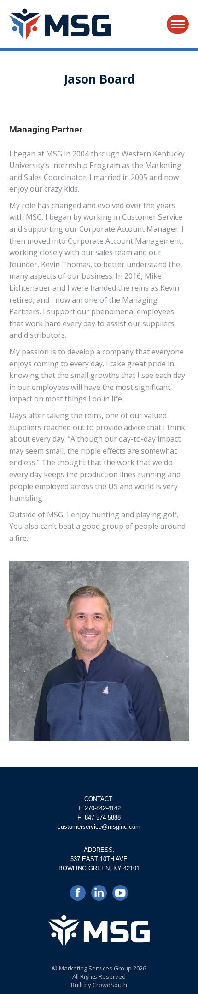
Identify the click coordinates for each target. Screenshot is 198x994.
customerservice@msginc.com (99, 826)
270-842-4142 (103, 808)
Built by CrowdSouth (99, 985)
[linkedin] (99, 895)
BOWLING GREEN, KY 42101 (99, 868)
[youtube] (120, 895)
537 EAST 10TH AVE (99, 859)
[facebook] (78, 895)
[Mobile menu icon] (178, 24)
